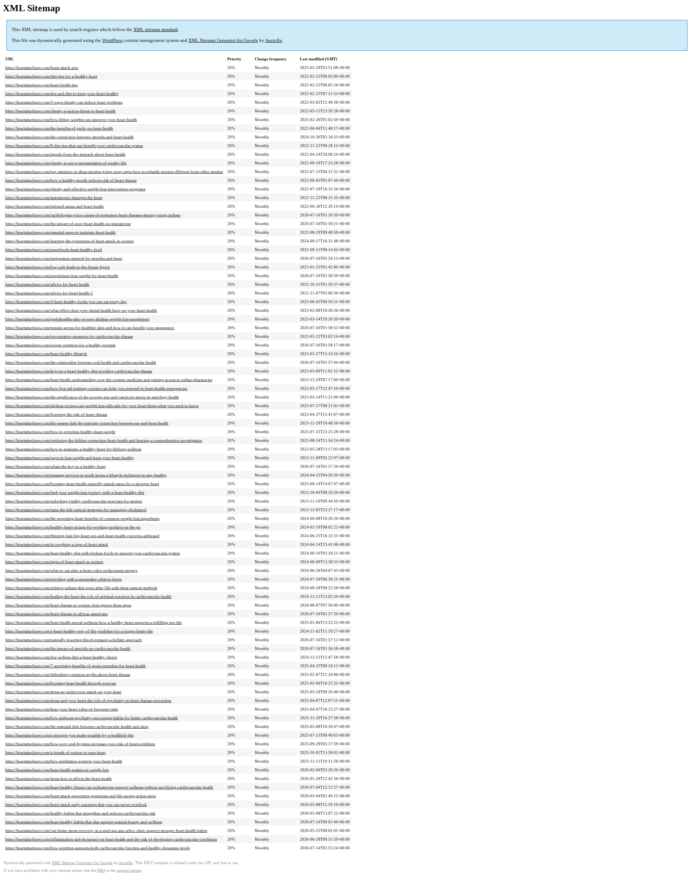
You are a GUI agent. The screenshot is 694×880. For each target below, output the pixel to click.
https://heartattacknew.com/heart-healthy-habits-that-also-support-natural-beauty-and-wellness (83, 822)
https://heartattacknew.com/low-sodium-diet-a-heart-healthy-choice (61, 657)
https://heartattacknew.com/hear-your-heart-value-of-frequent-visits (61, 709)
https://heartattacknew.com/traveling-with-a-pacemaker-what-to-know (63, 579)
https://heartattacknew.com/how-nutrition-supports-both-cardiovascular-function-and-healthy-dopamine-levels (97, 848)
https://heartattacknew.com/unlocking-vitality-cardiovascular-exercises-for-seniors (73, 501)
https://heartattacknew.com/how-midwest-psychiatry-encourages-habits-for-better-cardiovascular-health (91, 718)
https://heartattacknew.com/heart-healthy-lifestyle (46, 353)
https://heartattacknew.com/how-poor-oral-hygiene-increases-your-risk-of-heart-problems (80, 744)
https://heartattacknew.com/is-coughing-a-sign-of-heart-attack (56, 544)
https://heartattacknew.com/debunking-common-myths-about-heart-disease (67, 674)
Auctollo (273, 40)
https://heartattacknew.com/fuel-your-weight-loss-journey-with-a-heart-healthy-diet (74, 492)
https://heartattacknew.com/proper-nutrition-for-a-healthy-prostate (60, 345)
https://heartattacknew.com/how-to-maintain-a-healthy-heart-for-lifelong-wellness (73, 449)
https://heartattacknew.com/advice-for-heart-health (47, 284)
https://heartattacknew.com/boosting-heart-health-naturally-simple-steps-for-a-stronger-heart (82, 484)
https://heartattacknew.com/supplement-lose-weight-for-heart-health (61, 275)
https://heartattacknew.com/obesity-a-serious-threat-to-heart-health (60, 111)
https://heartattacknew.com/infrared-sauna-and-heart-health (54, 206)
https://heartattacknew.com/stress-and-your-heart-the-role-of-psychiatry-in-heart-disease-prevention (88, 700)
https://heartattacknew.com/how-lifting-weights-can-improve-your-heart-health (71, 119)
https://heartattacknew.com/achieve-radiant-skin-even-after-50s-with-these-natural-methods (81, 588)
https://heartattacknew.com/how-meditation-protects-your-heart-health (63, 761)
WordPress (112, 40)
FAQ (101, 870)
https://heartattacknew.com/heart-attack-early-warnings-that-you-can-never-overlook (76, 804)
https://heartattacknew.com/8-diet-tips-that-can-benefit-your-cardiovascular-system (74, 145)
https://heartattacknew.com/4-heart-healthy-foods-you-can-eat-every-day (66, 301)
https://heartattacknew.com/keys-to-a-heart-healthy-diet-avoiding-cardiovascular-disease (78, 371)
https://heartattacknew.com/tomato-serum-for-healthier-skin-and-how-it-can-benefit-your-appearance (89, 327)
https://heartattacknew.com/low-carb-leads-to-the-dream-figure (57, 267)
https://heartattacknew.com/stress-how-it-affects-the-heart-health (58, 778)
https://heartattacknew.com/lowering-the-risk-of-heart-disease (56, 414)
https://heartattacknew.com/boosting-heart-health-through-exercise (60, 683)
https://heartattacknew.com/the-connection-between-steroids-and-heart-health (69, 137)
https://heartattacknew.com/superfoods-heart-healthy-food (53, 249)
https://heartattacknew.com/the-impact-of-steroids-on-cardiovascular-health (67, 648)
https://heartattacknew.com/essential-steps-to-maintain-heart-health (60, 232)
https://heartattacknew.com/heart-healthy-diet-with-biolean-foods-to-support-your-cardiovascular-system (92, 553)
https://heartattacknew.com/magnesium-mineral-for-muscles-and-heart (63, 258)
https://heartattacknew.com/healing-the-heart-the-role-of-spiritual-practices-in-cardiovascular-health (88, 596)
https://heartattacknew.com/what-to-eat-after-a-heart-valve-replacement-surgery (71, 570)
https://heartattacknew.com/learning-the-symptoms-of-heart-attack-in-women (69, 241)
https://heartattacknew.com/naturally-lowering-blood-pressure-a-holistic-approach (73, 640)
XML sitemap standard (155, 29)
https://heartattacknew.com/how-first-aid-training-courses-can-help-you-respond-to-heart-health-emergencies (96, 388)
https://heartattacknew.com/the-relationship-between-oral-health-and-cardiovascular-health (80, 362)
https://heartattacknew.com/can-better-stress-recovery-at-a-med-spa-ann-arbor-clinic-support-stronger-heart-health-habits (106, 830)
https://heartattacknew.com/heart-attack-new (41, 67)
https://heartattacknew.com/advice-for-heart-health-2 (49, 293)
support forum (129, 870)
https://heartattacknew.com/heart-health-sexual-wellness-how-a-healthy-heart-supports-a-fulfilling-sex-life (93, 622)
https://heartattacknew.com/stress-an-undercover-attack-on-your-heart (63, 692)
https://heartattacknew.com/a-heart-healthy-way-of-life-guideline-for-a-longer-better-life (79, 631)
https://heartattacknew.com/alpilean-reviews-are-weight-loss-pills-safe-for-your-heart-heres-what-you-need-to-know (102, 406)
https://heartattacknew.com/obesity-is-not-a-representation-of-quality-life (66, 163)
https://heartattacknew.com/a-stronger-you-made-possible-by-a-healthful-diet (69, 735)
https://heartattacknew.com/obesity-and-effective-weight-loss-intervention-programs (75, 189)
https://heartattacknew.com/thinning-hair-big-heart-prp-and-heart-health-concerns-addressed (82, 536)
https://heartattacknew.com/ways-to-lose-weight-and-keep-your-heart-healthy (69, 458)
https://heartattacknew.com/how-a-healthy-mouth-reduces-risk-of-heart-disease (71, 180)
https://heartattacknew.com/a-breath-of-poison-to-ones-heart (55, 752)
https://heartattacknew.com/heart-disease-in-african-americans (56, 614)
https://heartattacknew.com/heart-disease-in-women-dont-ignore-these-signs (68, 605)
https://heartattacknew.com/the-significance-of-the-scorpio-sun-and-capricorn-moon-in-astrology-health (92, 397)
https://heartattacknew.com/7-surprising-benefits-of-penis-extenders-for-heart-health (75, 666)
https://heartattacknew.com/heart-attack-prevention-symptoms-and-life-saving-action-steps (80, 796)
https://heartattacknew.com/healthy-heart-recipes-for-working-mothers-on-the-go (73, 527)
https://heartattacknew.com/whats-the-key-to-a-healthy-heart (55, 466)
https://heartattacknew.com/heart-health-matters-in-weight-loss (57, 770)
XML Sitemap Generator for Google (223, 40)
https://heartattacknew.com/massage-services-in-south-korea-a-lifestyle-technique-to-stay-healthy (86, 475)
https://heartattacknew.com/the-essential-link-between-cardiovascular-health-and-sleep (77, 726)
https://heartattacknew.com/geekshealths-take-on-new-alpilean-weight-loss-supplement (77, 319)
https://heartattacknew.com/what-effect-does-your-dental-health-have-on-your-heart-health (81, 310)
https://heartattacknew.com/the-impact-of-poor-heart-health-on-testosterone (68, 223)
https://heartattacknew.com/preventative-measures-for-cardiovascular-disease (69, 336)
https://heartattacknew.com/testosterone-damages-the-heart (53, 197)
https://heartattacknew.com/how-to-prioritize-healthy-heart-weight (60, 432)
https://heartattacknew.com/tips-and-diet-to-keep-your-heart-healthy (62, 93)
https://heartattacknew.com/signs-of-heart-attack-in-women (54, 562)
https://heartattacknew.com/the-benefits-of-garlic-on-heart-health (59, 128)
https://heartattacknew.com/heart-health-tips (41, 85)
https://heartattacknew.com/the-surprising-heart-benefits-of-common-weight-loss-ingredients (82, 518)
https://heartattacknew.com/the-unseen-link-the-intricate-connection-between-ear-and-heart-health (86, 423)
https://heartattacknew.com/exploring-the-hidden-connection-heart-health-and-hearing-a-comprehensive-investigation (103, 440)
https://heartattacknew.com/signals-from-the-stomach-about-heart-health (65, 154)
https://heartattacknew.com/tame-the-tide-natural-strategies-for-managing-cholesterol (75, 510)
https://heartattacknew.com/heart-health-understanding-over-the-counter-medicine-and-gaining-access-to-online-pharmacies (108, 380)
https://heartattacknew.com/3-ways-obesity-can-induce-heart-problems (64, 102)
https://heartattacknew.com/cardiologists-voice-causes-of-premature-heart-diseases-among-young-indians (92, 215)
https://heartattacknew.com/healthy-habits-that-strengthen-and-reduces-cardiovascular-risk (80, 813)
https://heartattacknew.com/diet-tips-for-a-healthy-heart (51, 76)
